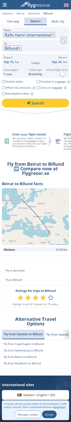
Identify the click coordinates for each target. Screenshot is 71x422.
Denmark (34, 13)
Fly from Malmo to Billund (20, 357)
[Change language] (66, 5)
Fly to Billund (14, 280)
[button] (4, 5)
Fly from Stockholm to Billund (22, 363)
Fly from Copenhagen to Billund (24, 344)
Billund (48, 13)
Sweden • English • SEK (39, 395)
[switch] (63, 40)
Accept (49, 414)
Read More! (59, 407)
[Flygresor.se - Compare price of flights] (35, 5)
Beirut (20, 13)
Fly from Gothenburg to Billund (23, 350)
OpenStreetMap (55, 244)
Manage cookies (28, 414)
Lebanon (7, 13)
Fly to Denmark (15, 270)
